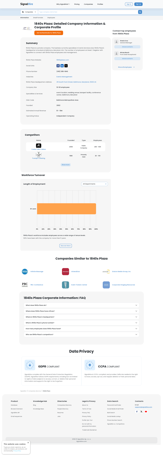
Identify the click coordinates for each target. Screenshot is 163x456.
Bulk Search (111, 413)
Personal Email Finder (114, 405)
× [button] (28, 442)
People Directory (62, 409)
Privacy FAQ (86, 413)
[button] (66, 164)
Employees (51, 18)
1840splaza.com (63, 60)
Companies (88, 4)
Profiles (100, 4)
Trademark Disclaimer (89, 430)
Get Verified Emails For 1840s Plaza (49, 33)
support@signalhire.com (143, 407)
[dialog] (16, 447)
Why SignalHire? (62, 4)
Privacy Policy (86, 416)
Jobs (58, 416)
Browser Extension (17, 409)
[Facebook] (58, 65)
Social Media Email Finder (115, 409)
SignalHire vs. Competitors (115, 424)
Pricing (76, 4)
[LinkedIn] (62, 65)
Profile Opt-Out (87, 420)
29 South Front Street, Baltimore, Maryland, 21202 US (76, 82)
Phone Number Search (114, 420)
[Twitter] (66, 65)
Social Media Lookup (113, 416)
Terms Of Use (86, 409)
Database (14, 405)
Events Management (64, 77)
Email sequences (16, 416)
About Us (85, 405)
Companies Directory (64, 405)
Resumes (60, 413)
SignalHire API (15, 413)
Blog (34, 405)
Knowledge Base (38, 409)
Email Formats (38, 18)
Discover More (66, 246)
